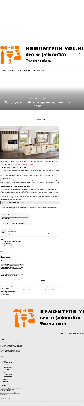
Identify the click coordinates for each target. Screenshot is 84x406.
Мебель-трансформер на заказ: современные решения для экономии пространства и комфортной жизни (12, 265)
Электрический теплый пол (9, 244)
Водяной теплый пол (8, 243)
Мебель (44, 98)
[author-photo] (1, 288)
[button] (8, 53)
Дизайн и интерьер (34, 98)
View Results (12, 249)
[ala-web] (3, 231)
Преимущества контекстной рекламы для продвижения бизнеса (12, 271)
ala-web (39, 119)
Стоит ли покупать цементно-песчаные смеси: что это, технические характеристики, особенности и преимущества (15, 217)
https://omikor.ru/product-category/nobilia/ (23, 164)
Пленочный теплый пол (9, 245)
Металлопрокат (3, 390)
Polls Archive (5, 253)
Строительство (3, 398)
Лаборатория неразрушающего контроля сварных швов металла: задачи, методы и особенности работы (12, 268)
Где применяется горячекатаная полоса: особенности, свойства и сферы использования (12, 261)
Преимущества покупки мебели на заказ (14, 223)
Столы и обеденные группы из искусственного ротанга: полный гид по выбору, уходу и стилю (12, 275)
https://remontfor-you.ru (12, 231)
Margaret (3, 294)
